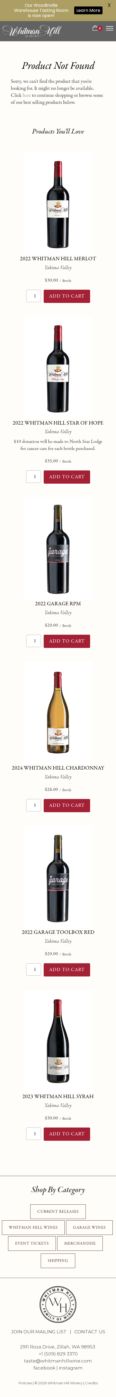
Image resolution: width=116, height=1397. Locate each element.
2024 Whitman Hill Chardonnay (58, 768)
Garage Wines (89, 1227)
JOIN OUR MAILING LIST (39, 1331)
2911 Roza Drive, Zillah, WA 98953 (57, 1347)
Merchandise (80, 1243)
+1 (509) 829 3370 (58, 1354)
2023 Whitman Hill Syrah (58, 1096)
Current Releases (58, 1211)
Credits (91, 1383)
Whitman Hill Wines (33, 1227)
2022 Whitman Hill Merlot (58, 258)
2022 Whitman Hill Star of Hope (58, 423)
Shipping (58, 1260)
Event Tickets (32, 1243)
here (27, 95)
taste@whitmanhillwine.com (58, 1361)
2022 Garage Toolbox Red (58, 932)
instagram (71, 1368)
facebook (44, 1368)
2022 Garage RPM (58, 603)
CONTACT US (89, 1331)
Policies (25, 1383)
